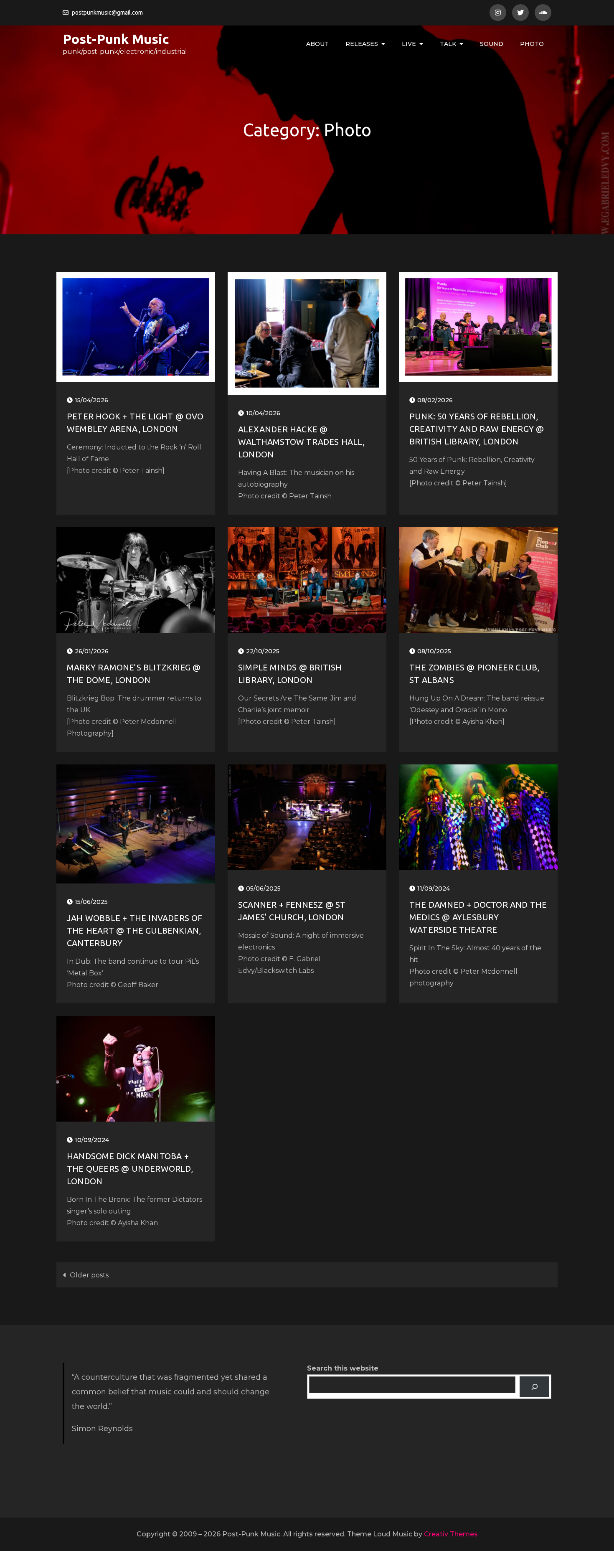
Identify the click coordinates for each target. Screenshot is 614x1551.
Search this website (342, 1368)
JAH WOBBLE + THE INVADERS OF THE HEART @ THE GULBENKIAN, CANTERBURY (135, 930)
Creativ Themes (451, 1534)
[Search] (534, 1386)
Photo (532, 44)
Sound (491, 44)
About (317, 44)
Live (409, 44)
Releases (361, 44)
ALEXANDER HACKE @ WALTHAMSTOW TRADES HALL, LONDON (301, 441)
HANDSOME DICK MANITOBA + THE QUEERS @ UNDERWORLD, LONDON (130, 1168)
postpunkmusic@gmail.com (107, 12)
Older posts (89, 1275)
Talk (448, 44)
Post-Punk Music (116, 38)
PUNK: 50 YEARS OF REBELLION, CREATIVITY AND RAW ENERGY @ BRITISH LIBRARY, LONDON (476, 428)
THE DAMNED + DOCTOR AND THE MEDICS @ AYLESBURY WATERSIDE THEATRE (478, 917)
